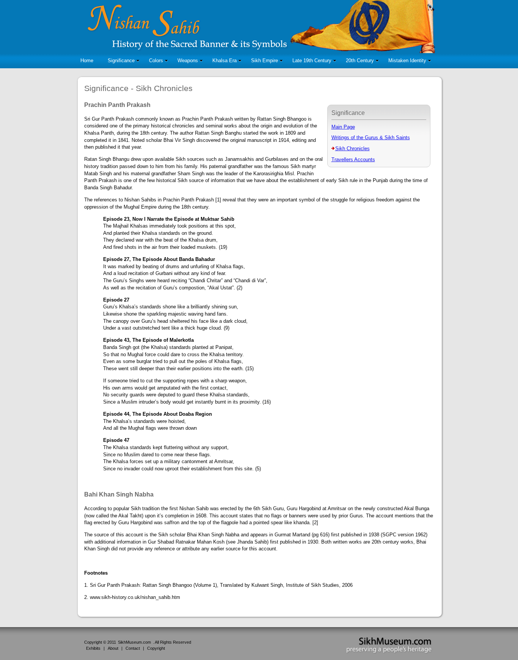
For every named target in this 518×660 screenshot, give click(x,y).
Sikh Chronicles (352, 148)
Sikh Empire (264, 60)
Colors (156, 60)
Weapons (187, 60)
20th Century (360, 60)
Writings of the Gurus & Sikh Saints (370, 137)
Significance (121, 60)
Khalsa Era (224, 60)
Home (86, 60)
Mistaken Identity (407, 60)
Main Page (343, 127)
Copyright (156, 648)
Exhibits (93, 648)
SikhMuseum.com (134, 642)
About (113, 648)
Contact (133, 648)
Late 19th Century (311, 60)
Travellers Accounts (353, 159)
